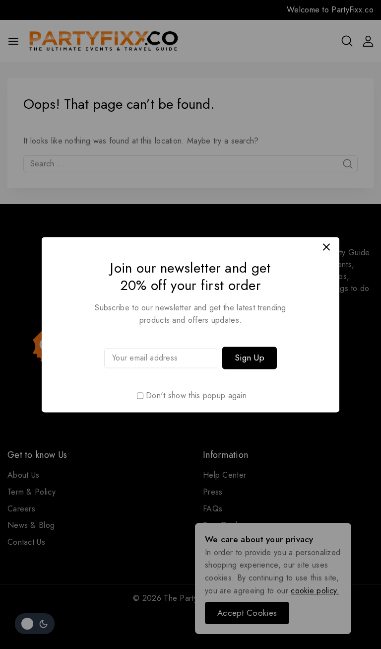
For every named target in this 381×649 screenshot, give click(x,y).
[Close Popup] (326, 247)
